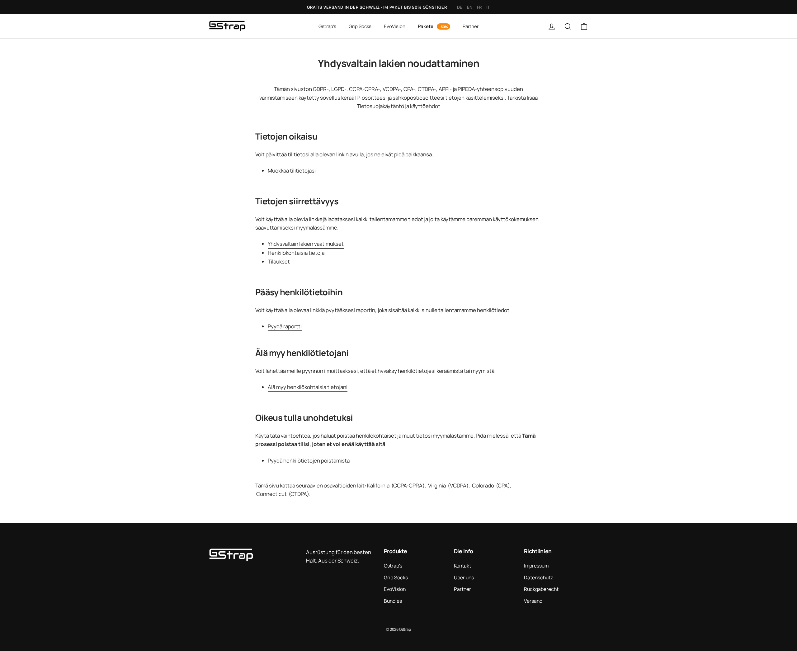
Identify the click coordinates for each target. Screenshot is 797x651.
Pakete (426, 26)
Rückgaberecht (541, 589)
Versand (533, 600)
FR (479, 7)
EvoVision (394, 26)
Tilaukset (279, 261)
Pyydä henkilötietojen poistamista (309, 460)
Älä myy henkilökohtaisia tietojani (307, 387)
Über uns (464, 577)
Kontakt (462, 565)
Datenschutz (538, 577)
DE (460, 7)
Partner (471, 26)
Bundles (393, 600)
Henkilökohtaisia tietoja (296, 252)
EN (470, 7)
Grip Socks (360, 26)
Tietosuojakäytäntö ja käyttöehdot (398, 106)
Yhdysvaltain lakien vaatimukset (306, 243)
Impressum (536, 565)
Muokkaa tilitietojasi (292, 170)
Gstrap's (327, 26)
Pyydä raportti (285, 326)
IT (488, 7)
